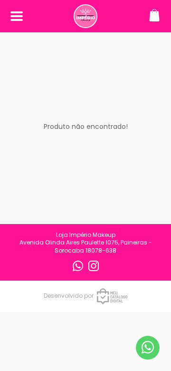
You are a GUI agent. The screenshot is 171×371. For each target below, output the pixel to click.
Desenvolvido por (69, 296)
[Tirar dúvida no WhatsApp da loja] (148, 347)
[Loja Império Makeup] (85, 23)
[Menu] (16, 16)
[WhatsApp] (78, 269)
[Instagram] (93, 269)
